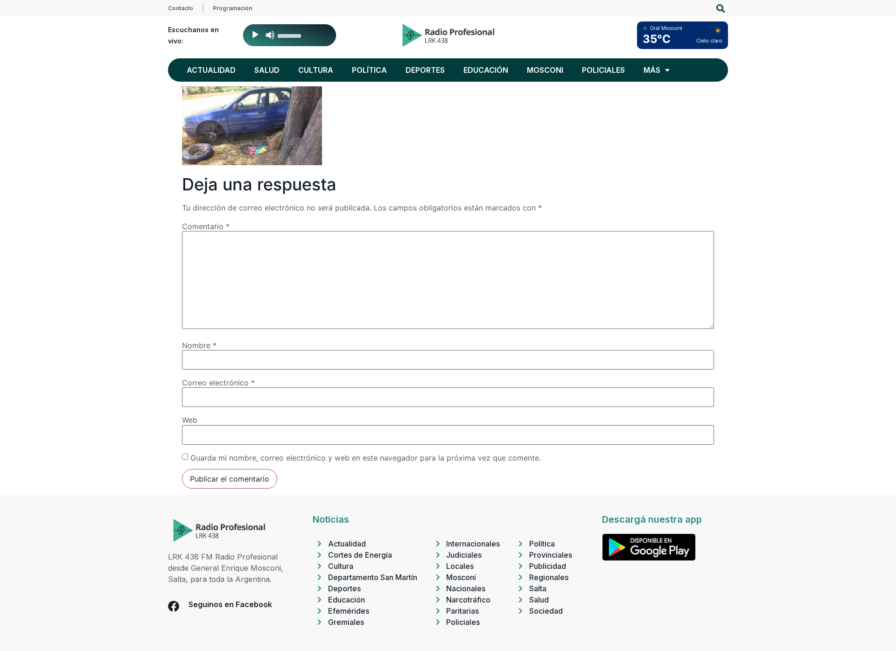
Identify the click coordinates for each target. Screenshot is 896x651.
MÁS (652, 70)
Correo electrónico (218, 382)
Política (369, 70)
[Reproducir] (255, 35)
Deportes (425, 70)
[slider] (291, 35)
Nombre (199, 345)
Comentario (206, 226)
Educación (485, 70)
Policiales (603, 70)
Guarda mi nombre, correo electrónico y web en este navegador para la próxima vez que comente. (365, 458)
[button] (720, 8)
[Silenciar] (270, 35)
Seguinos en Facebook (230, 604)
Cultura (315, 70)
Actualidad (211, 70)
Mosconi (545, 70)
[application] (289, 35)
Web (189, 420)
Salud (267, 70)
